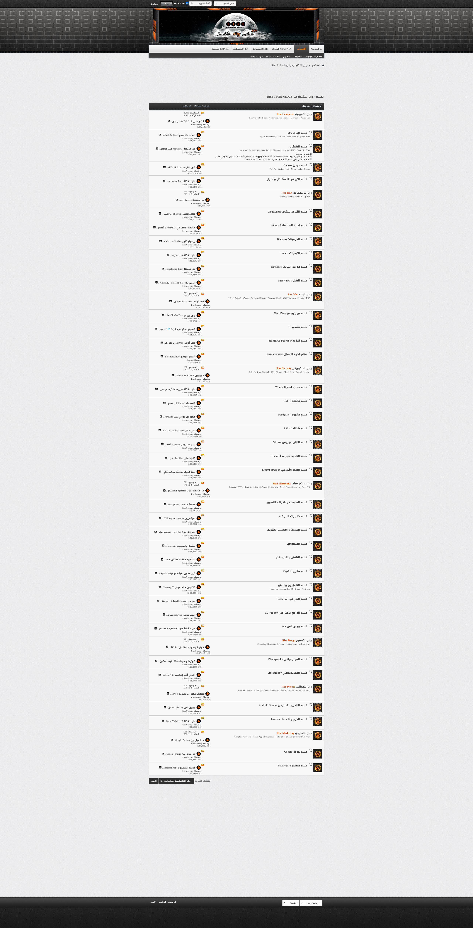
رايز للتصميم (297, 640)
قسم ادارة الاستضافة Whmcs (288, 225)
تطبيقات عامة (273, 56)
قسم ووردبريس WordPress (290, 313)
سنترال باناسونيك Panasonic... (180, 546)
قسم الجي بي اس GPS (292, 598)
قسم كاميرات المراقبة (293, 516)
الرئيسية (172, 902)
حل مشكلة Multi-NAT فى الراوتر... (177, 149)
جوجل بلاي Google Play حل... (181, 708)
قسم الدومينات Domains (292, 239)
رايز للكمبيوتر (294, 114)
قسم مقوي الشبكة (295, 571)
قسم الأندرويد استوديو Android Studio (283, 705)
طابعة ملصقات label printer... (181, 505)
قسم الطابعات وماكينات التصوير (287, 502)
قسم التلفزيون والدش (292, 585)
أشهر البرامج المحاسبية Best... (179, 357)
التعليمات (298, 56)
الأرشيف (162, 902)
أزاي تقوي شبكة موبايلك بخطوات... (176, 573)
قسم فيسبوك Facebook (292, 765)
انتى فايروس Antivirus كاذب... (179, 444)
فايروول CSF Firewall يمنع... (189, 376)
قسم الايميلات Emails (294, 253)
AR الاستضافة (260, 49)
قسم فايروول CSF (295, 400)
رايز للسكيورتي (294, 368)
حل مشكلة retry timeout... (191, 200)
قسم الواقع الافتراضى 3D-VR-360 (286, 612)
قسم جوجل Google (295, 751)
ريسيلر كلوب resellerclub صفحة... (178, 242)
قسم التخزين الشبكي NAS (229, 157)
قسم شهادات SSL (295, 428)
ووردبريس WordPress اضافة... (180, 315)
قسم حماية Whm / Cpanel (291, 387)
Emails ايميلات (220, 49)
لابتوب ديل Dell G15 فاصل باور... (187, 121)
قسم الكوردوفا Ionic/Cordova (289, 719)
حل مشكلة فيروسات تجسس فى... (176, 389)
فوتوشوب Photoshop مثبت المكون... (176, 661)
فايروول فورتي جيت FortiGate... (179, 417)
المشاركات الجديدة (314, 56)
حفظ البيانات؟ (179, 3)
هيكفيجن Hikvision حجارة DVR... (178, 518)
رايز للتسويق (294, 733)
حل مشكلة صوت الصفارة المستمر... (185, 491)
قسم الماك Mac (297, 132)
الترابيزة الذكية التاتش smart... (179, 560)
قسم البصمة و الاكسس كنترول (287, 529)
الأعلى (154, 781)
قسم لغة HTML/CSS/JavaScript (288, 340)
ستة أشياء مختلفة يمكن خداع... (178, 472)
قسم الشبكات (298, 146)
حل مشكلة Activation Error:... (180, 181)
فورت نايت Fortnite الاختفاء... (180, 168)
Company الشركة (282, 49)
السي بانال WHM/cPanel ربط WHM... (176, 283)
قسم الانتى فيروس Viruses (290, 442)
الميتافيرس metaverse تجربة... (180, 615)
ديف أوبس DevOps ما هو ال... (188, 302)
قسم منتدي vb (297, 327)
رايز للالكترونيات (292, 483)
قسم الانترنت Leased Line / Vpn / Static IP (264, 159)
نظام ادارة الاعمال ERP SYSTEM (287, 354)
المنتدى (301, 49)
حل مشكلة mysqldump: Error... (180, 269)
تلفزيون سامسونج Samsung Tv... (178, 587)
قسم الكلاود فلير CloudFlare (289, 456)
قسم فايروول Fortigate (292, 414)
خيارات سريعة (257, 56)
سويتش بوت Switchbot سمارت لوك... (176, 532)
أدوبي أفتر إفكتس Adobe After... (178, 675)
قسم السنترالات (297, 543)
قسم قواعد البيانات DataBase (289, 266)
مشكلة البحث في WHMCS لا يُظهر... (175, 228)
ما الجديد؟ (316, 49)
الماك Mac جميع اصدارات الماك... (178, 135)
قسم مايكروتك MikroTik (257, 157)
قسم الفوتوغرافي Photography (287, 659)
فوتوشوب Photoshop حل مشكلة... (186, 647)
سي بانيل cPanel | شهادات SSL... (178, 431)
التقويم (286, 56)
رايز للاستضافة (297, 192)
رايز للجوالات (297, 686)
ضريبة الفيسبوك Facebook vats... (178, 768)
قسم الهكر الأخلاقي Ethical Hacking (284, 469)
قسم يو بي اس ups (294, 626)
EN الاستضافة (240, 49)
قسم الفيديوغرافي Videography (287, 672)
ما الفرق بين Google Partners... (189, 740)
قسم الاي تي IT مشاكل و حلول (287, 179)
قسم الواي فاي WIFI (298, 159)
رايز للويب (300, 294)
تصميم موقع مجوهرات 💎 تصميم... (176, 329)
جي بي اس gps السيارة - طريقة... (177, 601)
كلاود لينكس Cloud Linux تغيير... (178, 214)
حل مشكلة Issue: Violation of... (180, 721)
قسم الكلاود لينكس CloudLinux (287, 211)
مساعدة (154, 4)
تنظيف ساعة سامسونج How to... (187, 694)
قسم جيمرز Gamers (295, 165)
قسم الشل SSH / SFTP (292, 280)
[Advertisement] (236, 78)
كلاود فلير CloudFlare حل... (181, 458)
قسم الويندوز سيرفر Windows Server (291, 157)
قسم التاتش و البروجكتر (291, 557)
